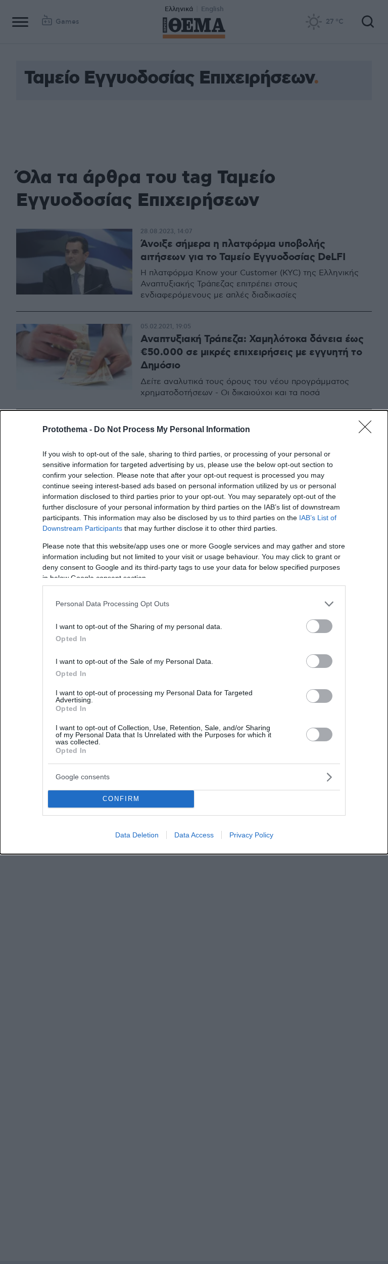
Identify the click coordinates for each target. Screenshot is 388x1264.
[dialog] (194, 632)
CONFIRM (121, 799)
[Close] (368, 430)
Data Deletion (137, 835)
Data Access (194, 835)
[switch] (319, 626)
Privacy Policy (251, 835)
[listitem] (194, 604)
